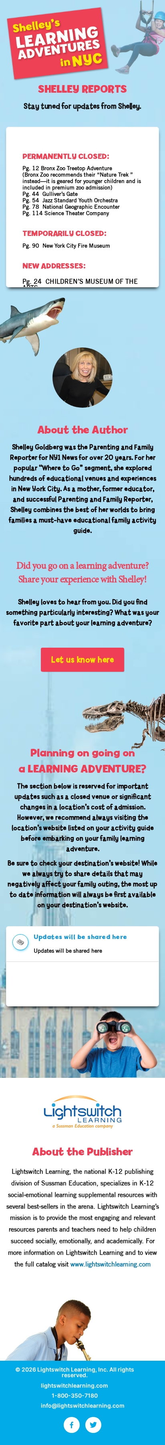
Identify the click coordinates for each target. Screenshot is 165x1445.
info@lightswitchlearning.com (83, 1405)
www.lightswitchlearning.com (110, 1264)
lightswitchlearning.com (74, 1385)
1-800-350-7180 (75, 1395)
